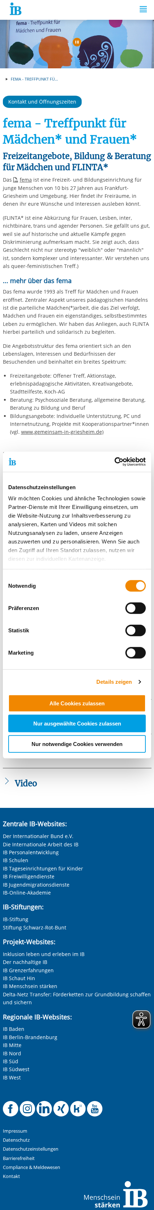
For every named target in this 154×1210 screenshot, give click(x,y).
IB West (12, 1077)
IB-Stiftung (15, 919)
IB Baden (13, 1028)
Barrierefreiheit (19, 1158)
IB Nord (12, 1053)
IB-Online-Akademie (27, 892)
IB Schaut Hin (19, 978)
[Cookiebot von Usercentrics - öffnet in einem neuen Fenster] (114, 462)
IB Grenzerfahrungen (28, 970)
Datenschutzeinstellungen (30, 1149)
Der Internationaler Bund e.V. (38, 836)
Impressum (15, 1131)
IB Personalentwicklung (31, 852)
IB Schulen (15, 860)
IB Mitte (12, 1045)
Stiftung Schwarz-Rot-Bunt (34, 927)
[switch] (135, 608)
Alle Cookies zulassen (77, 703)
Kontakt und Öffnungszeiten (42, 101)
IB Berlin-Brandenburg (30, 1037)
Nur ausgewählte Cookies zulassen (77, 723)
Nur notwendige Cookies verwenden (77, 744)
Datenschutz (16, 1140)
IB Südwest (16, 1069)
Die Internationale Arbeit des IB (40, 844)
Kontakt (11, 1176)
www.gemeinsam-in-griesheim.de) (62, 431)
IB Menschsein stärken (30, 986)
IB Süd (10, 1061)
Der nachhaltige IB (25, 962)
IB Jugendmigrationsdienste (36, 884)
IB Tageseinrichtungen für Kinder (43, 868)
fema (26, 179)
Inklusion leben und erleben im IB (44, 954)
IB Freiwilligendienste (28, 876)
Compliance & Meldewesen (31, 1167)
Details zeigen (114, 682)
